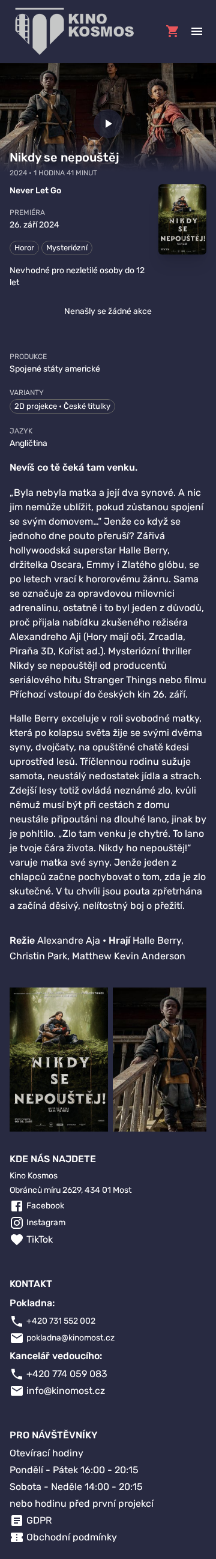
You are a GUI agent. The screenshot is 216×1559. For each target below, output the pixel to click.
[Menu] (197, 31)
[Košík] (173, 31)
